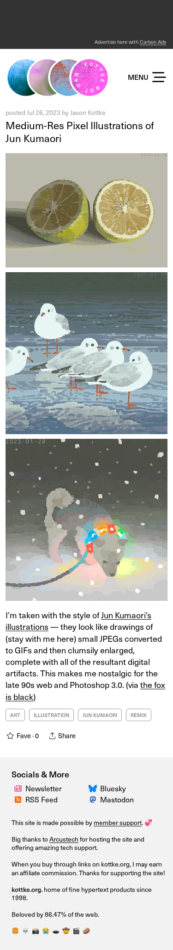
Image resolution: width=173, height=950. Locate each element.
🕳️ (56, 930)
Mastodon (117, 799)
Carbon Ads (153, 42)
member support (118, 822)
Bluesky (113, 788)
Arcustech (63, 839)
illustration (51, 715)
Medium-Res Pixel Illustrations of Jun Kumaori (80, 131)
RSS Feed (41, 799)
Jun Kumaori (100, 715)
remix (139, 715)
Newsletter (43, 788)
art (15, 715)
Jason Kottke (88, 112)
